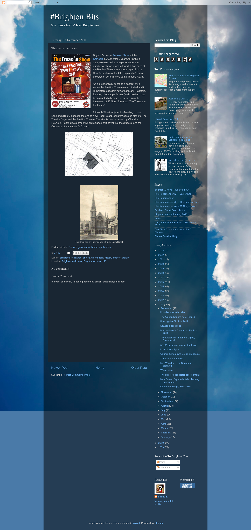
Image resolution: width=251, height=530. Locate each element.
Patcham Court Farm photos (170, 210)
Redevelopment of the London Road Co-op (180, 138)
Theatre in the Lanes (171, 358)
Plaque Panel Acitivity (166, 236)
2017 (161, 277)
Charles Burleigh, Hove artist (175, 386)
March (165, 428)
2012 (161, 300)
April (163, 423)
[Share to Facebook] (84, 253)
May (163, 419)
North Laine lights (169, 349)
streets (117, 257)
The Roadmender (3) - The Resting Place (177, 202)
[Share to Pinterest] (87, 253)
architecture (66, 257)
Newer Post (59, 367)
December (167, 308)
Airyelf (136, 523)
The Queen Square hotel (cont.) (177, 317)
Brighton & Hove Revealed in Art (172, 189)
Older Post (139, 367)
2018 (161, 273)
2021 (161, 259)
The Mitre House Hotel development (179, 375)
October (165, 396)
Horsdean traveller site (172, 312)
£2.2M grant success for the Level (178, 345)
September (167, 401)
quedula (163, 496)
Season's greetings (170, 326)
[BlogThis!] (77, 253)
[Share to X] (80, 253)
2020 (161, 264)
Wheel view (166, 370)
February (166, 432)
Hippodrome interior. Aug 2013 (171, 214)
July (163, 410)
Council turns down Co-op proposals (180, 354)
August (165, 406)
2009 (161, 447)
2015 (161, 286)
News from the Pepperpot (182, 160)
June (164, 414)
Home (99, 367)
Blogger (159, 523)
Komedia (98, 59)
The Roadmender (164, 198)
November (167, 392)
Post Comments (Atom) (78, 375)
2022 (161, 255)
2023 (161, 250)
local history (105, 257)
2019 (161, 268)
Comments (165, 467)
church (77, 257)
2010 (161, 443)
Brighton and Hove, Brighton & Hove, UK (84, 261)
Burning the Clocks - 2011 (174, 321)
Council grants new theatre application (90, 247)
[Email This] (74, 253)
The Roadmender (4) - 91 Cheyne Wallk (176, 206)
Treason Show (121, 55)
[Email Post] (68, 252)
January (165, 437)
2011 (161, 304)
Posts (162, 462)
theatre (126, 257)
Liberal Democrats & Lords (169, 119)
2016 (161, 282)
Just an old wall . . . (179, 98)
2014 (161, 291)
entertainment (90, 257)
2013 (161, 295)
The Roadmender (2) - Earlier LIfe (173, 194)
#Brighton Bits (74, 16)
